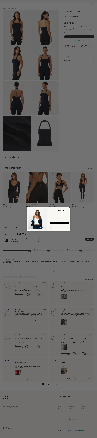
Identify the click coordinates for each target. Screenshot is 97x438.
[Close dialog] (69, 207)
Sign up (59, 223)
